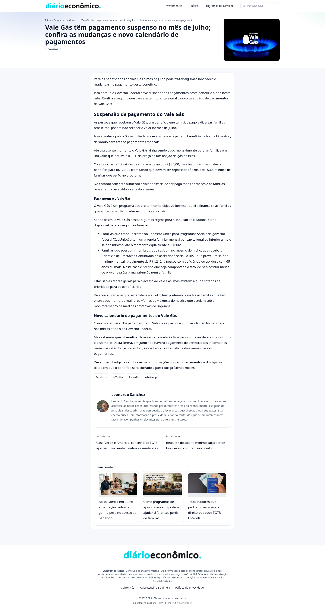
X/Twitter (118, 377)
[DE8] (73, 6)
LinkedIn (134, 377)
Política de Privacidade (189, 587)
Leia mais (166, 581)
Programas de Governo (219, 6)
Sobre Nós (127, 587)
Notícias (193, 6)
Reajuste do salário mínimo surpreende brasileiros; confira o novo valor (195, 442)
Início (48, 20)
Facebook (101, 377)
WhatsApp (151, 377)
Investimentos (173, 6)
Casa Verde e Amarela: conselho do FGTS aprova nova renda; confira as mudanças (127, 442)
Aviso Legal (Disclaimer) (155, 587)
